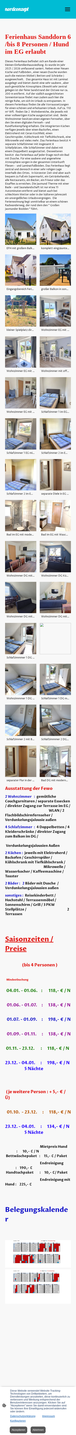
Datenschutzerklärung (22, 1416)
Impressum (48, 1416)
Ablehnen (38, 1429)
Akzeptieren (18, 1429)
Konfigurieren (18, 1420)
